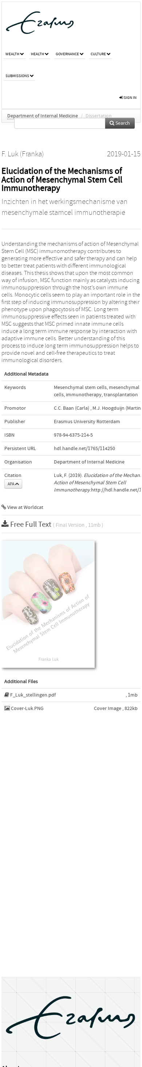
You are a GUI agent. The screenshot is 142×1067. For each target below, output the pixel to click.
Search (122, 123)
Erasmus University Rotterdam (87, 422)
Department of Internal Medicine (42, 116)
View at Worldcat (24, 507)
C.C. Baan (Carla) (71, 408)
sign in (130, 97)
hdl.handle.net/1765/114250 (84, 449)
